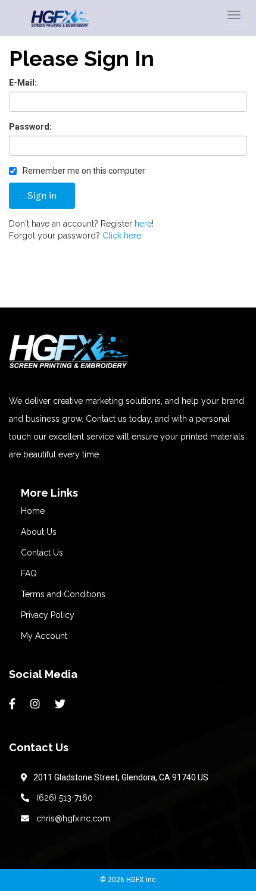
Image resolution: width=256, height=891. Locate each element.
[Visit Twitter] (61, 704)
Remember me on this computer (83, 170)
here (143, 223)
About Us (39, 532)
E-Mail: (23, 82)
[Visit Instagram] (36, 704)
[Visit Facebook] (13, 704)
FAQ (29, 573)
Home (33, 511)
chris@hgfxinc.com (71, 818)
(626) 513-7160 (62, 797)
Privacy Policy (47, 615)
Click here (121, 235)
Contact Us (42, 552)
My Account (44, 636)
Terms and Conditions (63, 594)
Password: (30, 126)
